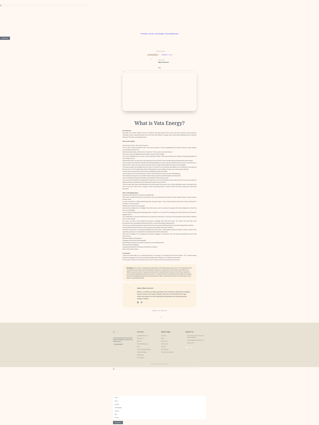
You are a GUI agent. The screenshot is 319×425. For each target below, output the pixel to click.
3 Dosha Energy (153, 54)
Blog (172, 33)
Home (142, 33)
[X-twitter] (194, 347)
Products (168, 33)
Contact (175, 33)
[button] (146, 33)
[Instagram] (190, 347)
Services (151, 33)
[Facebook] (187, 347)
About (146, 33)
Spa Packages (159, 33)
